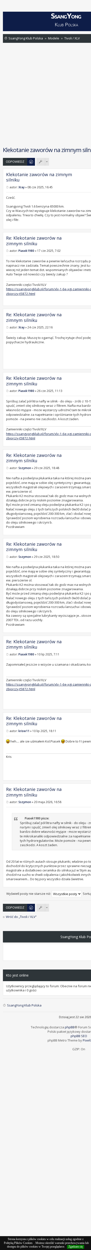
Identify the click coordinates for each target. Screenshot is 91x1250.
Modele (53, 38)
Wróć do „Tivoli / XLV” (21, 917)
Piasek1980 (26, 251)
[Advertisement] (45, 94)
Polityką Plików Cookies (18, 1243)
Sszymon (24, 468)
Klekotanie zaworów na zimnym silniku (39, 177)
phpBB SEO (79, 1036)
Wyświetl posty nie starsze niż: (29, 893)
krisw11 (23, 731)
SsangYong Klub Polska (25, 38)
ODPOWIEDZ (15, 161)
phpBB (69, 1027)
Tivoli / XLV (72, 38)
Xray (21, 187)
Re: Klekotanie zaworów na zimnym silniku (34, 240)
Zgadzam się (75, 1246)
